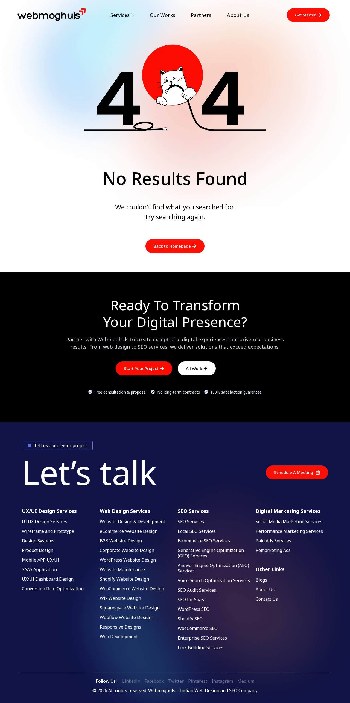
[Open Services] (132, 15)
